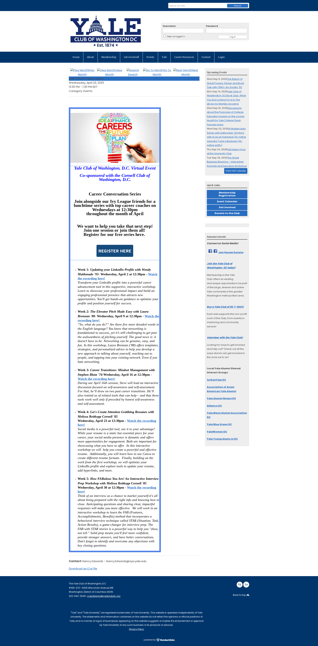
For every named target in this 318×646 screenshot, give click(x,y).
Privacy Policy (136, 629)
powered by (150, 639)
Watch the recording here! (96, 379)
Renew (228, 252)
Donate (238, 252)
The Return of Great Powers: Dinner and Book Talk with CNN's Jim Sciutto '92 (225, 83)
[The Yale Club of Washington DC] (112, 31)
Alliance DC (214, 405)
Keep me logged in (176, 36)
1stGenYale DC (216, 380)
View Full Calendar (236, 170)
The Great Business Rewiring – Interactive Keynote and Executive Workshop (227, 162)
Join (221, 252)
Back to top (239, 595)
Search (237, 5)
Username (169, 26)
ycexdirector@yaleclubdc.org (103, 596)
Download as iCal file (83, 568)
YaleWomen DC (217, 431)
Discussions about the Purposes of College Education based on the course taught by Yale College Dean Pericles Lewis (225, 116)
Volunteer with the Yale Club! (225, 337)
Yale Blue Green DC (219, 424)
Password (212, 26)
